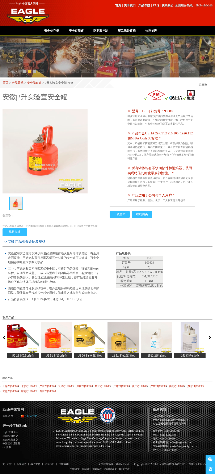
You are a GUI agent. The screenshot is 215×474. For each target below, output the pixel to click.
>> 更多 (7, 447)
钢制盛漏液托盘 (112, 469)
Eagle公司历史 (10, 435)
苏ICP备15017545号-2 (200, 464)
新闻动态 (21, 464)
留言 (210, 469)
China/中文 (31, 416)
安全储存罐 (34, 82)
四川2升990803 (47, 391)
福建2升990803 (177, 386)
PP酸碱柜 (97, 469)
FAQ (156, 5)
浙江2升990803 (140, 386)
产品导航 (144, 5)
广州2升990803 (47, 386)
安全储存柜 (51, 30)
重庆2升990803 (103, 386)
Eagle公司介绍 (10, 432)
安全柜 (126, 469)
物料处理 (151, 30)
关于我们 (130, 5)
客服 (210, 459)
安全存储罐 (76, 30)
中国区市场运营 (11, 443)
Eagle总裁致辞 (10, 439)
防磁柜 (86, 469)
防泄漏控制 (100, 30)
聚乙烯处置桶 (127, 30)
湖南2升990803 (29, 391)
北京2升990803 (29, 386)
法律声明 (64, 464)
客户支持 (35, 464)
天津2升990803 (66, 386)
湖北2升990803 (195, 386)
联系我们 (167, 5)
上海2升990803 (11, 386)
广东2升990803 (158, 386)
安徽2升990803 (11, 391)
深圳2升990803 (84, 386)
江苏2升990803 (121, 386)
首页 (118, 5)
